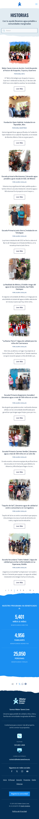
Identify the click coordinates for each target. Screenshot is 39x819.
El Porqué (11, 780)
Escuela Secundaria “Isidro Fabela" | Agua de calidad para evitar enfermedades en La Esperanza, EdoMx (19, 562)
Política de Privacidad (19, 811)
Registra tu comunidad (19, 793)
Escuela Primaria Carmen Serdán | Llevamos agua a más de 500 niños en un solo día (19, 452)
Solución (19, 780)
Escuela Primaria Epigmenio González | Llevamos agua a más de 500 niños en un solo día (19, 397)
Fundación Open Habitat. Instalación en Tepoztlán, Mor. (19, 123)
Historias (20, 784)
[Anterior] (5, 590)
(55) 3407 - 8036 (19, 745)
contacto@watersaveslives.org (19, 759)
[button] (36, 4)
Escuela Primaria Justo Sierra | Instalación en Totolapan (19, 231)
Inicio (5, 780)
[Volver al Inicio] (19, 4)
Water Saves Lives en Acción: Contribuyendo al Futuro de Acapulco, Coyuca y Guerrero (19, 69)
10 (30, 590)
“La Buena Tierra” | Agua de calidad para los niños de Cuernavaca (19, 342)
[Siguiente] (33, 590)
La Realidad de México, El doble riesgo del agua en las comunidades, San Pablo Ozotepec (19, 287)
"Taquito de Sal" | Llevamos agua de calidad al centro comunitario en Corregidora (19, 507)
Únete (34, 780)
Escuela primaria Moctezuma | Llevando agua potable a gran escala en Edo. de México (19, 177)
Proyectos (27, 780)
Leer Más (19, 88)
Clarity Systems (25, 806)
